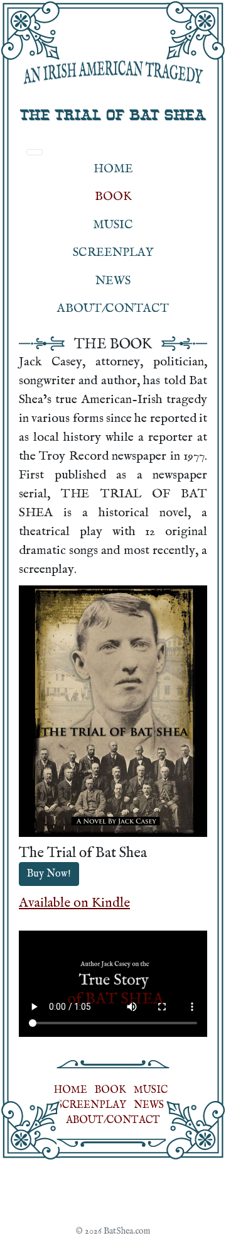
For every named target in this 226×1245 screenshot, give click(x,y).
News (113, 281)
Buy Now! (49, 874)
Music (113, 225)
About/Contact (113, 308)
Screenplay (113, 252)
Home (113, 169)
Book (113, 196)
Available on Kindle (74, 903)
